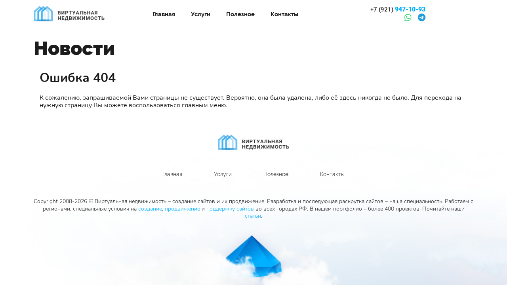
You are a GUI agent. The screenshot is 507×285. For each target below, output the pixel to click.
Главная (163, 14)
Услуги (200, 14)
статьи (253, 216)
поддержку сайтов (230, 209)
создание (150, 209)
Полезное (240, 14)
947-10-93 (397, 9)
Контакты (284, 14)
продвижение (182, 209)
